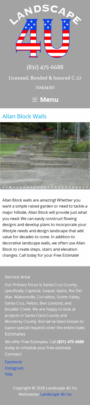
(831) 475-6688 (45, 67)
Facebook (13, 361)
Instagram (14, 368)
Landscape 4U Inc (56, 394)
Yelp (8, 374)
